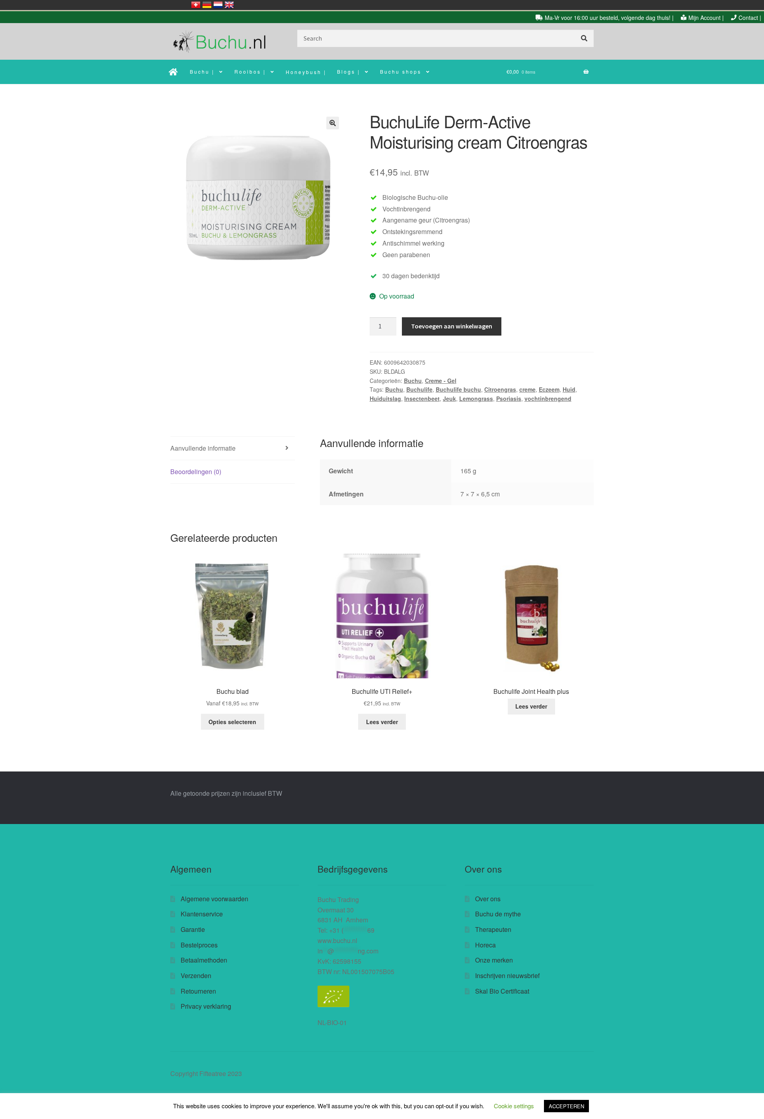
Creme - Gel (440, 381)
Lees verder (382, 722)
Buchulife (419, 389)
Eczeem (549, 389)
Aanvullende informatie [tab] (203, 448)
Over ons (488, 898)
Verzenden (196, 975)
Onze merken (494, 960)
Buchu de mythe (498, 913)
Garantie (193, 929)
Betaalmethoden (204, 960)
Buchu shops (400, 71)
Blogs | (348, 71)
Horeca (485, 944)
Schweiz (196, 5)
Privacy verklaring (206, 1006)
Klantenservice (202, 913)
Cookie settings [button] (514, 1105)
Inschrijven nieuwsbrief (507, 975)
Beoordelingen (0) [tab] (195, 471)
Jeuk (449, 398)
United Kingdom (229, 5)
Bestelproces (199, 944)
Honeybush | (306, 71)
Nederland (218, 5)
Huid (569, 389)
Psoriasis (508, 398)
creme (527, 389)
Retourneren (198, 991)
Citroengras (500, 389)
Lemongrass (476, 398)
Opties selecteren (232, 722)
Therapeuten (493, 929)
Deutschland (207, 5)
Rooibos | (250, 71)
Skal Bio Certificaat (502, 991)
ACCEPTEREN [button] (566, 1106)
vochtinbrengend (547, 398)
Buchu (413, 381)
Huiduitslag (385, 398)
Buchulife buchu (458, 389)
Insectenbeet (422, 398)
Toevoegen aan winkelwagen (451, 326)
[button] (332, 123)
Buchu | (202, 71)
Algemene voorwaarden (214, 898)
